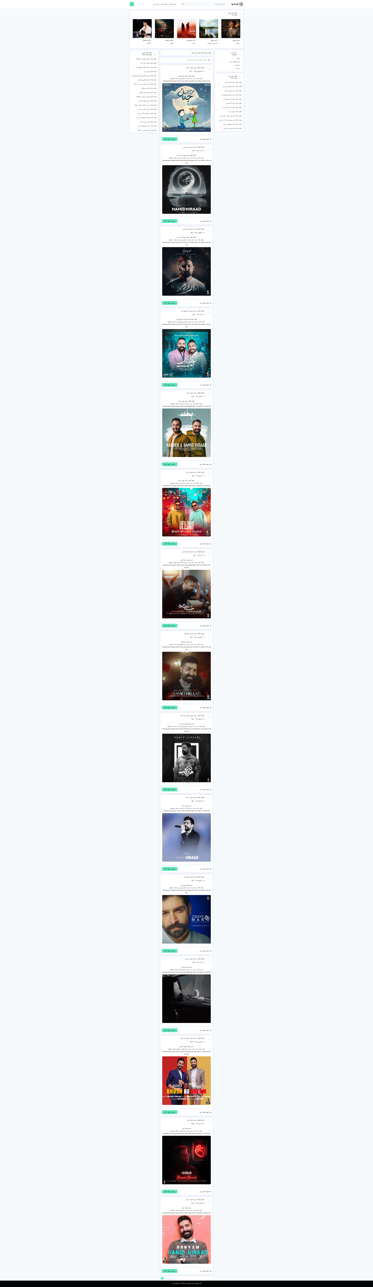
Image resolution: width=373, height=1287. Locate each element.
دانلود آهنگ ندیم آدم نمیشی (234, 103)
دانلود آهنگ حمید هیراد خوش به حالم (193, 1038)
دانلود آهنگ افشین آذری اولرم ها (233, 99)
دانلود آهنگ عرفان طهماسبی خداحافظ (146, 59)
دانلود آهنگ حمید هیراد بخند (195, 393)
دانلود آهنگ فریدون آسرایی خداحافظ (146, 97)
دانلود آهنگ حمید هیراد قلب (196, 1120)
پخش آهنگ (172, 4)
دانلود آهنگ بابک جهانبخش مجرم (232, 124)
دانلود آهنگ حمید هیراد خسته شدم (193, 552)
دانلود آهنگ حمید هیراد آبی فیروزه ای (193, 311)
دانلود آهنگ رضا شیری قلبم (149, 88)
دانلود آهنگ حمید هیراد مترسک (195, 959)
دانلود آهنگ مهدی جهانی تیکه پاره (147, 101)
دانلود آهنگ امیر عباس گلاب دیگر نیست (231, 116)
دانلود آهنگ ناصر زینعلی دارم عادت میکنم (230, 120)
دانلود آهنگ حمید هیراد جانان (195, 68)
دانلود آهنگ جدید (234, 62)
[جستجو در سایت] (183, 4)
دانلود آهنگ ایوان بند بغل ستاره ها (232, 107)
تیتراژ (238, 58)
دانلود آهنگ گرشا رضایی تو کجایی (232, 128)
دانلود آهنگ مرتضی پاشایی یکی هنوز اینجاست (144, 76)
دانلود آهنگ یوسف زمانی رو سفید (147, 109)
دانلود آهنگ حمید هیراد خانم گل (194, 634)
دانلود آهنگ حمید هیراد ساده (195, 797)
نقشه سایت (164, 4)
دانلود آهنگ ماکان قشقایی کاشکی (147, 80)
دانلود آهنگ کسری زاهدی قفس (148, 92)
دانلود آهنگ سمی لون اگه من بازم (147, 113)
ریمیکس (237, 65)
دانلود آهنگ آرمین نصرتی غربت (233, 82)
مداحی (238, 68)
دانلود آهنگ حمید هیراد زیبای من (194, 877)
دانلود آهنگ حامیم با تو (235, 112)
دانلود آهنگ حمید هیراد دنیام (195, 1199)
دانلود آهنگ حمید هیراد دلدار (195, 472)
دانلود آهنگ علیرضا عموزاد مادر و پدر (146, 118)
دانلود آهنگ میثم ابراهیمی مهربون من (146, 67)
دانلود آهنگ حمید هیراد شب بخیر (194, 147)
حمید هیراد (189, 79)
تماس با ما (156, 4)
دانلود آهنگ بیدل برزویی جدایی (233, 91)
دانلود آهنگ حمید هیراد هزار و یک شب (192, 715)
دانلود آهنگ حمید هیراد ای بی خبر (194, 229)
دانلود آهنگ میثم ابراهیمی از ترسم (232, 86)
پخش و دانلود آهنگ (169, 139)
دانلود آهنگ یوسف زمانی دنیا (149, 63)
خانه (209, 60)
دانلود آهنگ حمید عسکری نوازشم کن (231, 95)
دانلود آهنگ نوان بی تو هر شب (148, 122)
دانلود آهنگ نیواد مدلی (150, 72)
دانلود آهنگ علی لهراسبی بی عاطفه (147, 130)
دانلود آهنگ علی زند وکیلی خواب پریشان (145, 105)
